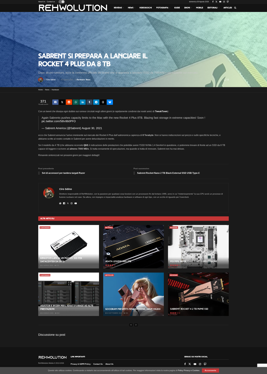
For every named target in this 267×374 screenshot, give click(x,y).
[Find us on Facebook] (212, 2)
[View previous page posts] (131, 325)
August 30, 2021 (92, 128)
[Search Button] (235, 8)
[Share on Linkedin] (83, 102)
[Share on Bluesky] (110, 102)
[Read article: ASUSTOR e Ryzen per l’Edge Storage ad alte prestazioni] (68, 294)
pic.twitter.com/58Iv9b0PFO (59, 121)
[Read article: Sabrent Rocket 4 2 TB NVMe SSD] (198, 294)
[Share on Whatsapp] (76, 102)
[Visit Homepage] (73, 8)
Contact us (51, 2)
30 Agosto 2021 (67, 80)
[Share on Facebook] (55, 102)
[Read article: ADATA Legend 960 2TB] (133, 246)
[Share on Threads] (103, 102)
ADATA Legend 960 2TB (118, 261)
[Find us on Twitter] (216, 2)
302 (57, 313)
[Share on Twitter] (62, 102)
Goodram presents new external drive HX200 (132, 309)
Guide (177, 8)
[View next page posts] (136, 325)
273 (57, 265)
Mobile (199, 8)
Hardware (81, 80)
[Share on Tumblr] (89, 102)
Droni (187, 8)
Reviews (118, 8)
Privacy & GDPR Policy (81, 364)
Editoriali (212, 8)
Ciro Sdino (51, 80)
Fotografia (162, 8)
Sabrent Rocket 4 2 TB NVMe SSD (189, 308)
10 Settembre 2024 (114, 313)
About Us (41, 2)
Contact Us (98, 364)
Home (40, 90)
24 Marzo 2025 (47, 313)
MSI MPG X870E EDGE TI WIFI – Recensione (193, 261)
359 (126, 313)
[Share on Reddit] (69, 102)
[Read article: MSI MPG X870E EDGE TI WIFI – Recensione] (198, 246)
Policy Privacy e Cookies (188, 370)
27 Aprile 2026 (47, 265)
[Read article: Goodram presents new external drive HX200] (133, 294)
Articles (227, 8)
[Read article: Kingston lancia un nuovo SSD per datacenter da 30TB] (68, 246)
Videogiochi (145, 8)
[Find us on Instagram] (224, 2)
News (130, 8)
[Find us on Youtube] (220, 2)
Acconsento (210, 370)
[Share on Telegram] (96, 102)
